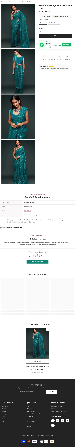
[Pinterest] (62, 420)
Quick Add (37, 361)
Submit (51, 392)
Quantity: (41, 28)
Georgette (27, 210)
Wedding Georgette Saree (27, 245)
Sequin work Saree (23, 242)
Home (3, 2)
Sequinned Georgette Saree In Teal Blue (37, 366)
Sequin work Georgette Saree (40, 242)
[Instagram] (57, 420)
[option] (37, 351)
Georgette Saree (9, 242)
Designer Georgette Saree (60, 242)
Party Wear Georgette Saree (47, 245)
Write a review (37, 262)
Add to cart (56, 36)
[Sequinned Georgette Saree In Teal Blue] (37, 343)
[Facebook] (53, 420)
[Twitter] (53, 425)
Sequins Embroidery (30, 215)
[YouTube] (67, 420)
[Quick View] (47, 329)
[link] (13, 311)
